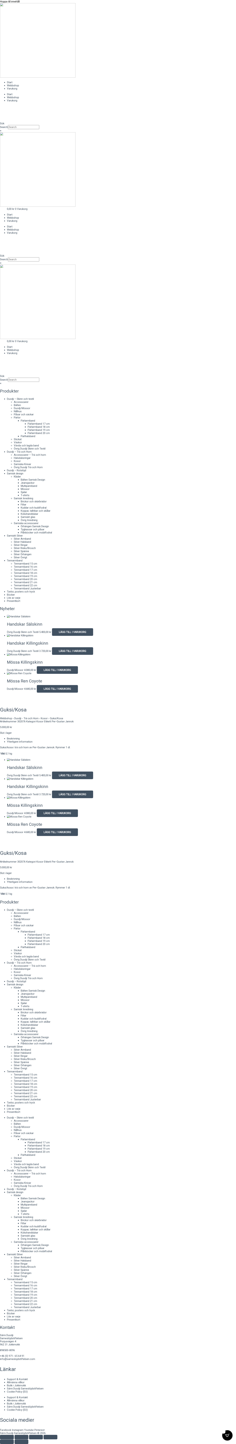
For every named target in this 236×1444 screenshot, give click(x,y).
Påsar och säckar (24, 414)
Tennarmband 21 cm (25, 582)
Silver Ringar (21, 545)
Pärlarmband (28, 420)
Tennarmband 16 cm (25, 566)
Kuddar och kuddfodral (33, 507)
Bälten (17, 405)
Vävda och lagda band (26, 445)
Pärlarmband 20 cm (39, 433)
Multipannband (29, 485)
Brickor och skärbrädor (34, 501)
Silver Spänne (21, 551)
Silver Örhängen (22, 554)
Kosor (17, 461)
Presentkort (13, 601)
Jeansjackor (28, 482)
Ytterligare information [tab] (19, 741)
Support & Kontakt (17, 1379)
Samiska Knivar (22, 464)
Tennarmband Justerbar (27, 588)
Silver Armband (22, 538)
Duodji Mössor (22, 408)
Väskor (18, 442)
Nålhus (18, 411)
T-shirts (25, 495)
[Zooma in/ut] (7, 1437)
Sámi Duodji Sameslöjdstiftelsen (25, 1388)
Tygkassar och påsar (32, 529)
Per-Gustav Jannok (63, 721)
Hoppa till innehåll (10, 1)
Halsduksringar (22, 458)
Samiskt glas (28, 517)
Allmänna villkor (16, 1382)
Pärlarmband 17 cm (39, 423)
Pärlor (17, 417)
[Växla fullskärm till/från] (21, 1437)
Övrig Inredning (29, 520)
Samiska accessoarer (26, 523)
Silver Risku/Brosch (25, 548)
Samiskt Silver (15, 535)
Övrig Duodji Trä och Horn (28, 467)
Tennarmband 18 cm (25, 573)
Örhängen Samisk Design (35, 526)
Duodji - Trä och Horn (26, 718)
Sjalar (24, 492)
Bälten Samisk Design (33, 479)
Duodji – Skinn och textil (20, 398)
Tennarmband (14, 560)
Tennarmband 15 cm (25, 563)
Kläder (17, 476)
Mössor (25, 489)
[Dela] (36, 1437)
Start (9, 82)
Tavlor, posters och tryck (21, 591)
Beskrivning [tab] (13, 738)
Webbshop (13, 85)
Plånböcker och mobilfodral (36, 532)
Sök (2, 123)
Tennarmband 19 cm (25, 576)
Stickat (18, 439)
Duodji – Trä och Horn (19, 451)
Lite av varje (13, 597)
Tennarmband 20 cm (25, 579)
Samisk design (15, 473)
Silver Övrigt (20, 557)
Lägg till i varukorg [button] (72, 632)
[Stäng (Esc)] (50, 1437)
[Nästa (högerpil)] (21, 1442)
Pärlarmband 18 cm (39, 426)
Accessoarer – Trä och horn (30, 454)
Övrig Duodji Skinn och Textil (29, 448)
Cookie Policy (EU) (17, 1391)
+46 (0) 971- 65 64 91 (12, 1355)
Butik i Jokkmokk (16, 1385)
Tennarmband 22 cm (25, 585)
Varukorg (12, 88)
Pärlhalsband (28, 436)
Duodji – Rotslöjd (16, 470)
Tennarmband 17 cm (25, 569)
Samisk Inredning (23, 498)
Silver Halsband (22, 541)
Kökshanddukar (29, 513)
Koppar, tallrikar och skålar (35, 510)
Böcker (11, 594)
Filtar (23, 504)
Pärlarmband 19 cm (39, 430)
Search (4, 127)
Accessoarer (21, 402)
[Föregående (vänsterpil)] (7, 1442)
